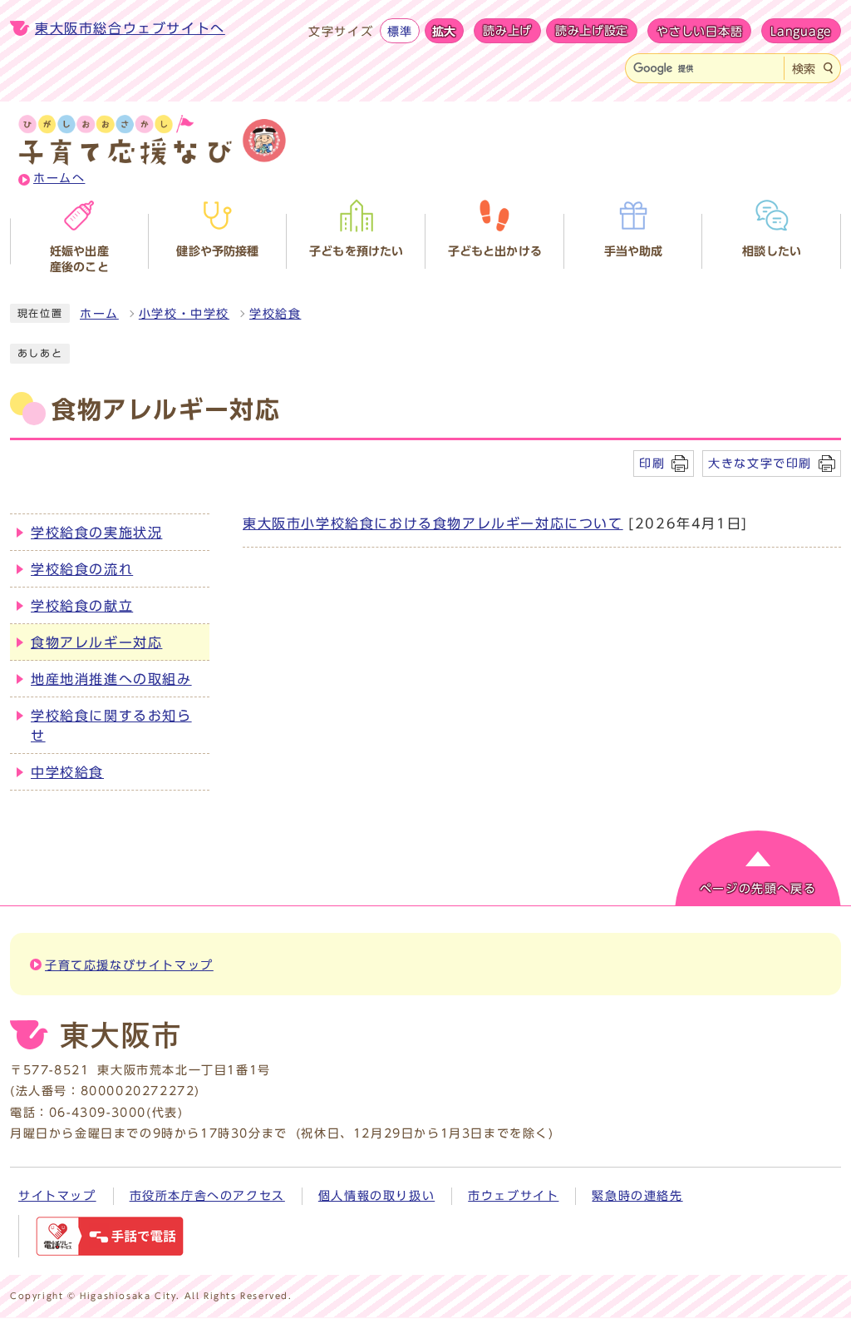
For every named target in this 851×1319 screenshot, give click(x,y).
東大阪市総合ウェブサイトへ (130, 28)
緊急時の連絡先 (637, 1196)
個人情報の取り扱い (376, 1196)
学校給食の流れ (82, 569)
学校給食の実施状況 (96, 532)
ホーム (99, 314)
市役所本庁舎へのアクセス (207, 1196)
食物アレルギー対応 (96, 642)
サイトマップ (57, 1196)
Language (801, 31)
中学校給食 (67, 772)
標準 (399, 31)
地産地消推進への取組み (111, 679)
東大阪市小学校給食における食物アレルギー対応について (433, 523)
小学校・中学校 (184, 314)
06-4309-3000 (97, 1112)
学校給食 (275, 314)
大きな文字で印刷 (760, 463)
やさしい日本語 (699, 31)
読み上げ (507, 31)
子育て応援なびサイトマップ (129, 965)
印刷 (652, 463)
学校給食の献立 (82, 605)
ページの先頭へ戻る (758, 889)
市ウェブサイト (513, 1196)
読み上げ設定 (591, 31)
